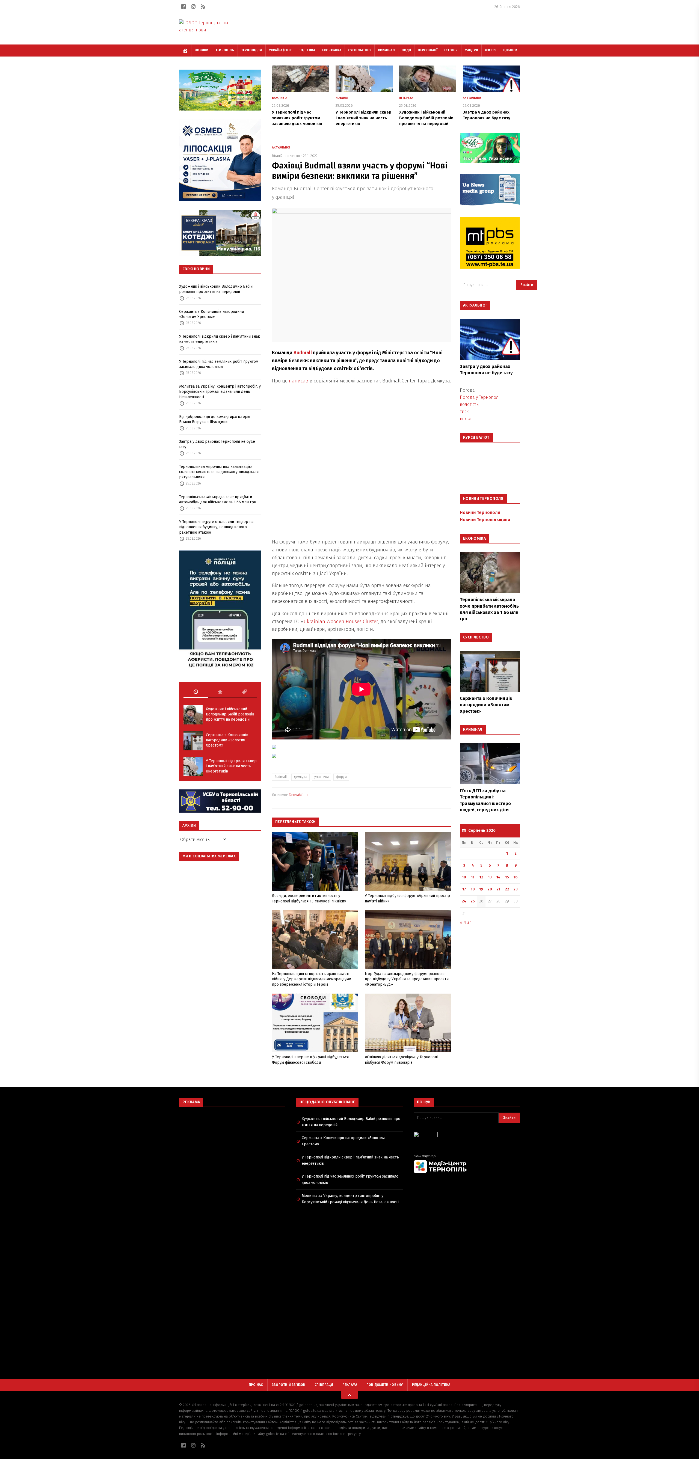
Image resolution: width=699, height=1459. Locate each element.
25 (472, 901)
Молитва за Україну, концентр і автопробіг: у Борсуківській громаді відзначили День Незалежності (220, 391)
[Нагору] (349, 1395)
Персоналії (427, 50)
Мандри (471, 50)
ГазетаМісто (298, 795)
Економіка (332, 50)
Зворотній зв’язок (289, 1385)
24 (464, 901)
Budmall (303, 353)
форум (341, 777)
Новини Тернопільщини (485, 519)
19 (481, 889)
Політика (306, 50)
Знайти (527, 285)
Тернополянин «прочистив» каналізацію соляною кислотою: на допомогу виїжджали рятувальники (219, 472)
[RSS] (203, 6)
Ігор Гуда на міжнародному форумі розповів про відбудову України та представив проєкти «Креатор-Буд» (407, 979)
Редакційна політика (431, 1385)
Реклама (349, 1385)
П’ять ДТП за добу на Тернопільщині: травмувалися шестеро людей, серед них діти (485, 800)
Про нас (256, 1385)
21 (498, 889)
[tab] (195, 692)
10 (464, 877)
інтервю (406, 98)
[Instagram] (193, 6)
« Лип (466, 922)
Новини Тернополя (480, 512)
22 (507, 889)
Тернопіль (224, 50)
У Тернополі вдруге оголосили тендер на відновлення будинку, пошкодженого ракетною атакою (216, 527)
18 (473, 889)
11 (472, 877)
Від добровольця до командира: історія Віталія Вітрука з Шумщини (214, 419)
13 (490, 877)
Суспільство (359, 50)
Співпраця (324, 1385)
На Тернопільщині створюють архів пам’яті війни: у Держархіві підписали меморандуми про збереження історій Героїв (311, 979)
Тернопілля (251, 50)
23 (515, 889)
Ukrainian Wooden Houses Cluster (341, 622)
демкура (300, 777)
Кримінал (386, 50)
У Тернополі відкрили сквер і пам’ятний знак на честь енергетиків (219, 339)
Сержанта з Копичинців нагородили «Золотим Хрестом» (211, 314)
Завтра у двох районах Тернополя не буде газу (217, 444)
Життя (490, 50)
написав (298, 381)
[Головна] (185, 50)
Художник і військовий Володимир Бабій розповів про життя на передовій (216, 289)
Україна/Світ (280, 50)
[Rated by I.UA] (467, 1136)
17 (464, 889)
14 (498, 877)
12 (481, 877)
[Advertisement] (232, 1151)
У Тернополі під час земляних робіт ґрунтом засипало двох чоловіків (218, 364)
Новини (202, 50)
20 (489, 889)
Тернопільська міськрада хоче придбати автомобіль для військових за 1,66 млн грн (217, 499)
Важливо (279, 98)
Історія (451, 50)
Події (406, 50)
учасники (321, 777)
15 (507, 877)
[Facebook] (183, 6)
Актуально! (472, 98)
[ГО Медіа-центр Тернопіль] (467, 1163)
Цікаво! (510, 50)
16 (516, 877)
